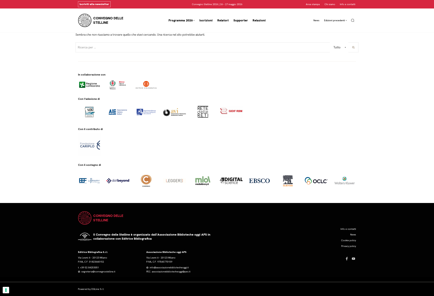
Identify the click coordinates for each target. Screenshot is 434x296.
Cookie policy (348, 240)
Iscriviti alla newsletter (94, 4)
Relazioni (259, 20)
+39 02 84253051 (89, 267)
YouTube (353, 258)
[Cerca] (352, 20)
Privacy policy (348, 246)
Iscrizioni (206, 20)
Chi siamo (329, 4)
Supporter (240, 20)
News (316, 20)
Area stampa (313, 4)
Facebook (346, 258)
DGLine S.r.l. (97, 289)
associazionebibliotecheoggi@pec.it (171, 271)
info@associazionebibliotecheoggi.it (169, 267)
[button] (194, 20)
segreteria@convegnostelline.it (98, 271)
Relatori (223, 20)
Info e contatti (347, 4)
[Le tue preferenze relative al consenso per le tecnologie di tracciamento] (6, 290)
